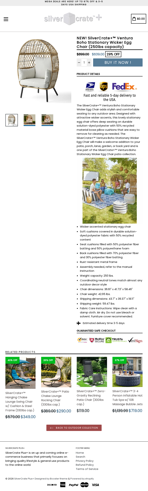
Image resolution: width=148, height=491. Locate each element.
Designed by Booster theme (51, 478)
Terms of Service (87, 469)
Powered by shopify (82, 478)
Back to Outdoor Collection (76, 428)
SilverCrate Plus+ (24, 478)
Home (80, 453)
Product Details (88, 74)
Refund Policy (85, 465)
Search (80, 457)
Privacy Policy (84, 461)
